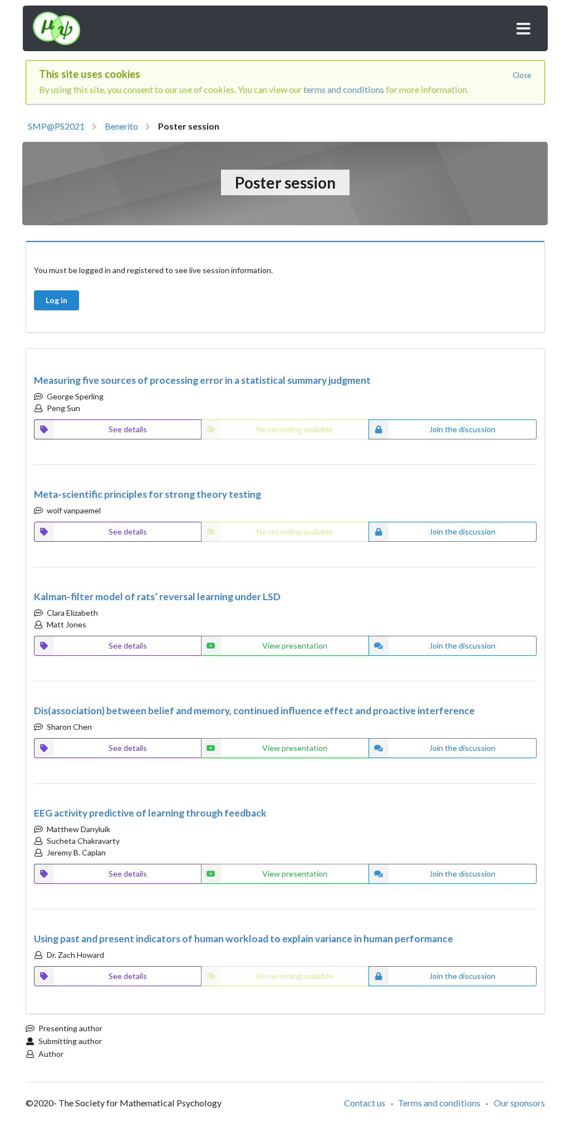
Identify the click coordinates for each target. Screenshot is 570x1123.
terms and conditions (343, 89)
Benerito (121, 126)
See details (128, 429)
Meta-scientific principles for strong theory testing (147, 494)
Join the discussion (462, 645)
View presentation (294, 645)
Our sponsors (519, 1102)
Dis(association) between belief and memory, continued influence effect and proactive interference (254, 710)
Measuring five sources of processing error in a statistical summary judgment (202, 380)
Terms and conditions (439, 1102)
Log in (56, 300)
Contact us (364, 1102)
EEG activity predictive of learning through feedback (150, 813)
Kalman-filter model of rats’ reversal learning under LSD (157, 596)
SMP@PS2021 (56, 126)
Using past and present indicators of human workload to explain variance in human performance (243, 938)
